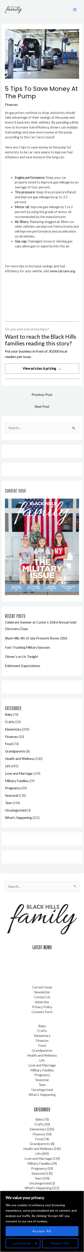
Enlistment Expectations (22, 666)
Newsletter (42, 992)
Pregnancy (13, 788)
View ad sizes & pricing (42, 368)
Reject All (60, 1243)
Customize (21, 1243)
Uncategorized (15, 810)
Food (9, 744)
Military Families (16, 781)
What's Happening (18, 818)
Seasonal (11, 795)
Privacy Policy (42, 1007)
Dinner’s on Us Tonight (21, 657)
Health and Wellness (20, 759)
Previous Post (42, 395)
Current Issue (42, 987)
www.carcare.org (62, 271)
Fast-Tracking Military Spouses (27, 647)
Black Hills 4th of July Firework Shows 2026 (36, 638)
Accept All (42, 1231)
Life (8, 766)
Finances (11, 105)
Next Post (42, 406)
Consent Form (42, 1012)
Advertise (42, 1002)
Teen (8, 803)
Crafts (10, 722)
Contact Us (42, 997)
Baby (8, 714)
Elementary (13, 729)
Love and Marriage (18, 773)
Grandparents (15, 751)
